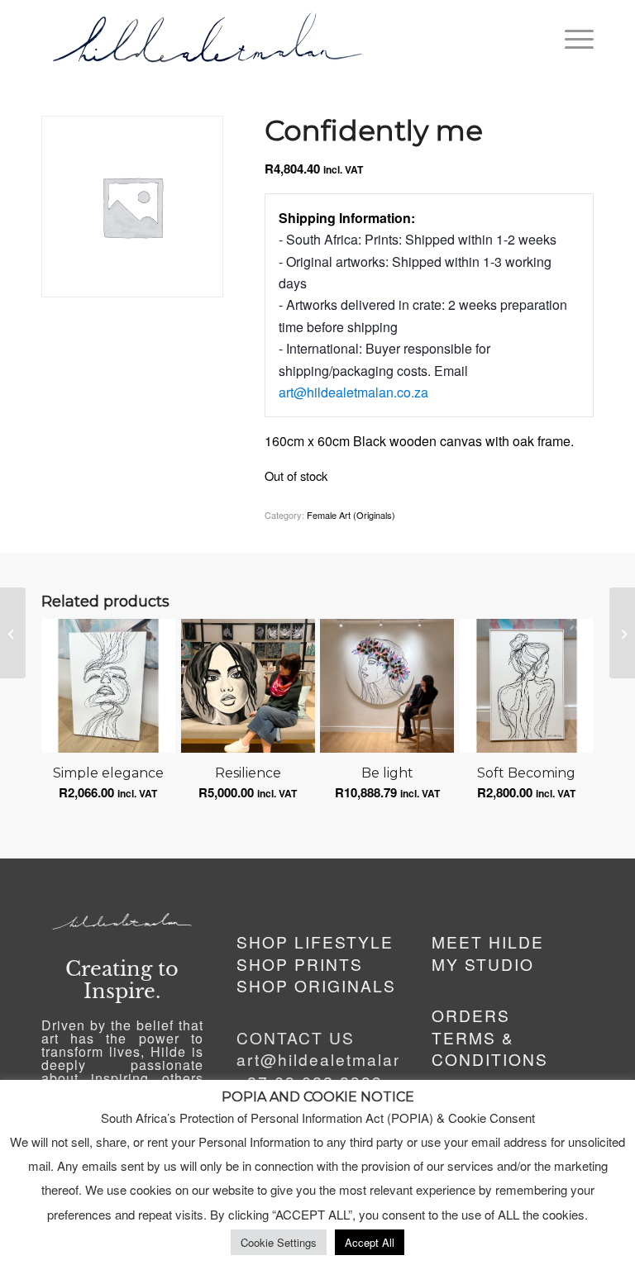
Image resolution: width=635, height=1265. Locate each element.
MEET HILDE (488, 941)
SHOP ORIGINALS (316, 985)
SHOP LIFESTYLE (315, 941)
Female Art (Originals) (351, 514)
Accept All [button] (369, 1242)
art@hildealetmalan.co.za (353, 392)
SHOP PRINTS (299, 964)
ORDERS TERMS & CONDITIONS (490, 1037)
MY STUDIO (483, 964)
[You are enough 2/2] (13, 632)
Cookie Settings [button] (279, 1242)
